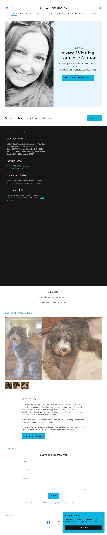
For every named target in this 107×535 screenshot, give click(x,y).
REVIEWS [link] (34, 14)
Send (53, 496)
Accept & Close (84, 527)
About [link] (92, 14)
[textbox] (62, 118)
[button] (100, 8)
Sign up (95, 118)
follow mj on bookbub (78, 78)
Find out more (33, 436)
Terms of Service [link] (72, 503)
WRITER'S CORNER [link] (77, 14)
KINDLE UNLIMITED (15, 168)
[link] (7, 8)
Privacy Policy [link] (61, 503)
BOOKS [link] (23, 14)
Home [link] (14, 14)
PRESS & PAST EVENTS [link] (53, 14)
